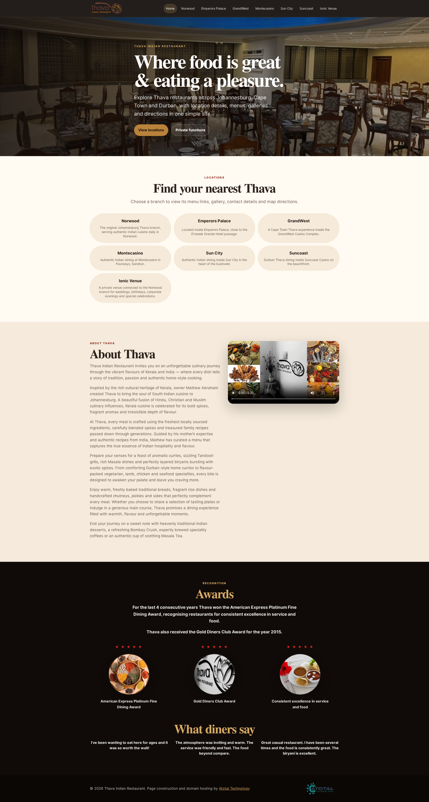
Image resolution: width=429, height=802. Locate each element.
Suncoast (306, 8)
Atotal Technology (234, 788)
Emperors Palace (213, 8)
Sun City (287, 8)
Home (170, 8)
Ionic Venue (328, 8)
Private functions (190, 130)
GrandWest (241, 8)
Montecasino (264, 8)
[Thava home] (106, 8)
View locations (151, 130)
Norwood (188, 8)
